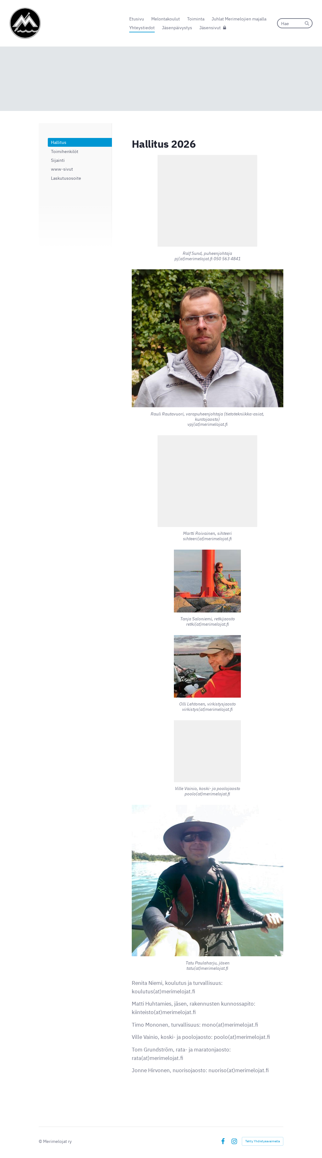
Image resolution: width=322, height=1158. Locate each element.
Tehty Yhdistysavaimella (262, 1141)
